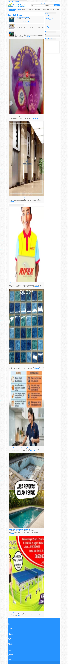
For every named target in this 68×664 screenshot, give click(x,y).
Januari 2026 (10, 629)
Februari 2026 (10, 628)
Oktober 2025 (10, 633)
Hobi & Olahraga (16, 613)
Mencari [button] (56, 5)
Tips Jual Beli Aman (18, 1)
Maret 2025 (9, 640)
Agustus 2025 (10, 635)
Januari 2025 (10, 643)
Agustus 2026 (10, 620)
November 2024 (10, 645)
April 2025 (9, 639)
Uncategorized (10, 659)
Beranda (11, 1)
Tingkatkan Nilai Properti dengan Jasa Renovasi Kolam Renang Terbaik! (19, 529)
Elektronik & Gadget (49, 15)
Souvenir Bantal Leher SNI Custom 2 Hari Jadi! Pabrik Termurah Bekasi (19, 115)
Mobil (46, 22)
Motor (47, 23)
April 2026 (9, 625)
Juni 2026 (9, 623)
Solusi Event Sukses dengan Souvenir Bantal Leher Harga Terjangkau (25, 32)
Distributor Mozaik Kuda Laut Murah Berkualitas (16, 365)
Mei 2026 (9, 624)
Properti (47, 26)
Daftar (55, 3)
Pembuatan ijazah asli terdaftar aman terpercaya (22, 24)
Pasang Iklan (12, 9)
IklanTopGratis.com (18, 9)
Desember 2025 (10, 630)
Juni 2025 (9, 638)
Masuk (58, 3)
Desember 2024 (10, 644)
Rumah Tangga (48, 27)
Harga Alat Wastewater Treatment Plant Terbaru (21, 17)
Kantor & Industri (23, 18)
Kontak (24, 1)
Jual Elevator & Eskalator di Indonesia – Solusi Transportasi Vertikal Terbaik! (20, 197)
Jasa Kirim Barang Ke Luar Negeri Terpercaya (15, 282)
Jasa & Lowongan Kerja (18, 366)
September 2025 (10, 634)
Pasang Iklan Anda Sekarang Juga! (47, 3)
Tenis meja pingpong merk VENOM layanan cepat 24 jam (17, 612)
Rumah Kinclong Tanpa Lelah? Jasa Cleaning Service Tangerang (18, 447)
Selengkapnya (26, 21)
